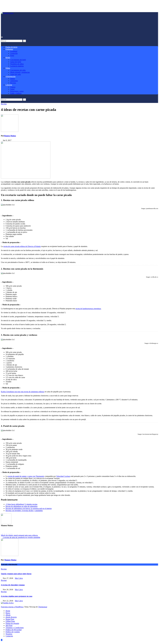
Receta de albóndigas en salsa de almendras (21, 506)
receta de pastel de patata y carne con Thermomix (26, 476)
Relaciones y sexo (17, 91)
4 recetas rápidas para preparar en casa (16, 596)
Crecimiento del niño (18, 70)
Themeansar (42, 607)
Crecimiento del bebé (18, 60)
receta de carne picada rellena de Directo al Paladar (22, 246)
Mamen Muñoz (10, 136)
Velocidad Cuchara (63, 476)
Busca (8, 613)
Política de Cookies (13, 632)
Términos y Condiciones (15, 628)
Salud (12, 89)
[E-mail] (2, 531)
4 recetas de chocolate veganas (13, 585)
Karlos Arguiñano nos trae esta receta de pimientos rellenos (22, 392)
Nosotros (9, 634)
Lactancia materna (17, 66)
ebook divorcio (11, 617)
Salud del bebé (15, 62)
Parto (12, 55)
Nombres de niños (17, 64)
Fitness (12, 87)
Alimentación (10, 76)
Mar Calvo (19, 578)
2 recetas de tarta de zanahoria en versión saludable (21, 537)
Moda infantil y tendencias (20, 72)
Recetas (13, 83)
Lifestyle (9, 85)
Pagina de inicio (11, 47)
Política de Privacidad (14, 630)
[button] (1, 39)
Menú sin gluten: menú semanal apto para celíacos (19, 535)
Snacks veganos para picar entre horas (16, 574)
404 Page (9, 625)
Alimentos (14, 81)
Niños (8, 68)
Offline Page (10, 621)
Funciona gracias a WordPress (12, 607)
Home (8, 611)
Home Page (10, 619)
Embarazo (9, 49)
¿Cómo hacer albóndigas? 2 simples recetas (21, 504)
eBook (8, 615)
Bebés (8, 58)
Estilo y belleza (15, 93)
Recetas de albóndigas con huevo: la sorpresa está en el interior (29, 508)
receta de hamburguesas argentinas (88, 309)
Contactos (9, 636)
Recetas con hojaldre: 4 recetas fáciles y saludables (24, 511)
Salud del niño (15, 74)
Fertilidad (13, 51)
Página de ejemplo (12, 623)
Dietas (12, 79)
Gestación (14, 53)
